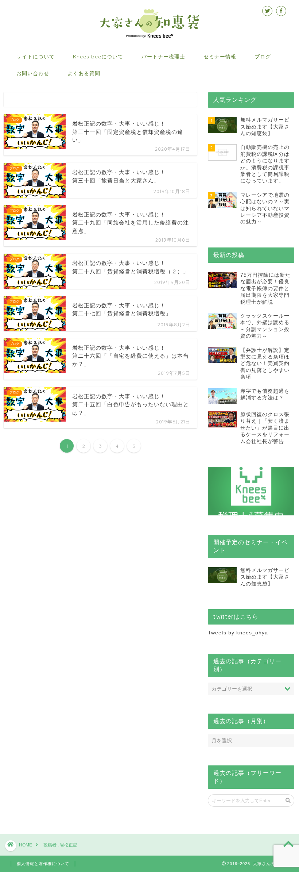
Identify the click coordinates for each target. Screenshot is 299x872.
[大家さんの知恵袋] (149, 37)
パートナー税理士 (163, 56)
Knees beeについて (98, 56)
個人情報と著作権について (43, 863)
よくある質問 (83, 73)
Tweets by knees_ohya (238, 632)
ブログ (263, 56)
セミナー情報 (219, 56)
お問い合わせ (32, 73)
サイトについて (35, 56)
